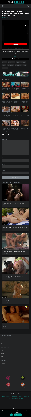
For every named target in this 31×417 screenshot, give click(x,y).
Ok (11, 414)
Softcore (4, 62)
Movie (2, 356)
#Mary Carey (10, 65)
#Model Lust (18, 65)
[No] (29, 413)
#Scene (24, 65)
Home (3, 397)
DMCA (20, 397)
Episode (2, 353)
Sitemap (21, 398)
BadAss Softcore (17, 394)
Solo (2, 338)
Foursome (3, 344)
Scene (2, 350)
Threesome (3, 341)
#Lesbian (4, 65)
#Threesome (4, 68)
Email (3, 164)
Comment (5, 139)
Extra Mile (3, 363)
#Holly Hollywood (21, 62)
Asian (2, 369)
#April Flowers (11, 62)
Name (3, 158)
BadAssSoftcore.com (15, 57)
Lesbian (2, 366)
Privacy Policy (15, 398)
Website (4, 171)
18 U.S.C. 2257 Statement (11, 397)
